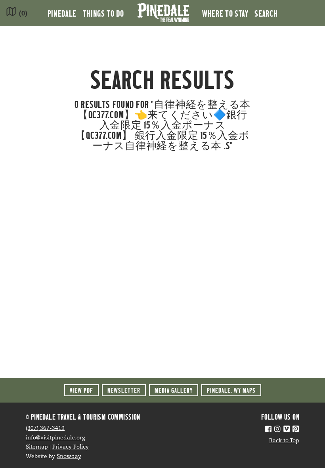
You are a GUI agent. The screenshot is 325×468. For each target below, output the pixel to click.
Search (265, 13)
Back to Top (284, 440)
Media (174, 390)
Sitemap (37, 447)
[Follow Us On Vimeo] (286, 429)
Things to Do (103, 13)
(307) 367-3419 (45, 428)
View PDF (81, 390)
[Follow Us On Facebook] (268, 429)
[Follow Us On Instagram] (277, 429)
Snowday (69, 456)
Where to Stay (225, 13)
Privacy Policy (70, 447)
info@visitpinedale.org (55, 438)
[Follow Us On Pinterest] (295, 429)
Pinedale (62, 13)
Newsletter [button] (123, 390)
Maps (231, 390)
